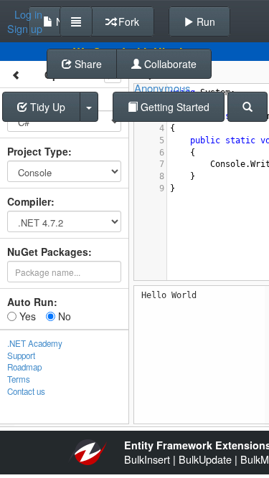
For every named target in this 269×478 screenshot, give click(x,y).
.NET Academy (34, 343)
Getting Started (173, 107)
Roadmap (24, 367)
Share (87, 64)
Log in (28, 14)
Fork (127, 21)
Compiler (29, 201)
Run (204, 21)
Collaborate (169, 64)
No (63, 316)
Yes (26, 316)
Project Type (37, 151)
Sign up (24, 28)
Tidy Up (46, 107)
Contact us (26, 391)
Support (21, 355)
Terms (18, 379)
